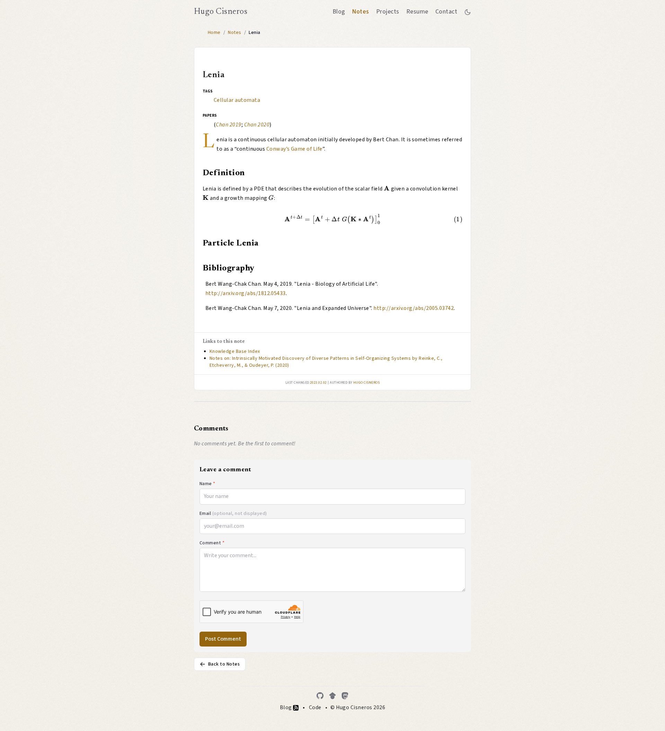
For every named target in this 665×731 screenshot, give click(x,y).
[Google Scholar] (332, 695)
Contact (446, 11)
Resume (417, 11)
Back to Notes (224, 664)
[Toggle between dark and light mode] (467, 12)
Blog (338, 11)
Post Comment (223, 639)
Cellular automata (237, 100)
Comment (212, 543)
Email (233, 513)
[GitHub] (320, 695)
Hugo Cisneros (220, 12)
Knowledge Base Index (235, 351)
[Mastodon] (345, 695)
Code (315, 707)
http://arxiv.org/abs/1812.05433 (245, 293)
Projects (387, 11)
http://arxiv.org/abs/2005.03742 (413, 308)
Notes (360, 11)
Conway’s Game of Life (294, 149)
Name (207, 483)
